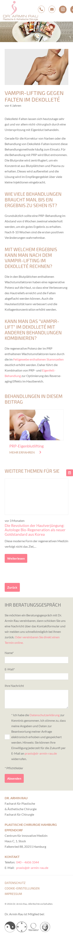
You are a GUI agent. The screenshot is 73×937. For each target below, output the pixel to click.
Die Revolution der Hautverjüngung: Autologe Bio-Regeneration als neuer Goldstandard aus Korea (35, 530)
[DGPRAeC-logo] (45, 927)
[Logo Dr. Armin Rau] (20, 11)
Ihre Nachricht (14, 685)
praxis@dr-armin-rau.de (41, 753)
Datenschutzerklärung (45, 715)
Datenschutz (15, 883)
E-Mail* (10, 669)
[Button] (69, 472)
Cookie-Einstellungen (22, 888)
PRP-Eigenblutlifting (26, 446)
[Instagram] (62, 9)
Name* (9, 653)
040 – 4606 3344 (27, 862)
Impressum (13, 894)
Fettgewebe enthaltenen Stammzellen (38, 359)
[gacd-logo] (21, 927)
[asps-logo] (33, 927)
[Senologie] (10, 927)
